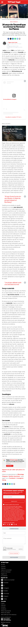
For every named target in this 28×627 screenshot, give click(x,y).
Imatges (4, 127)
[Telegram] (16, 524)
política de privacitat (14, 504)
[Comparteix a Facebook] (8, 39)
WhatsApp (21, 474)
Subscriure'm (14, 501)
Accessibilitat (4, 576)
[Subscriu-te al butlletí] (4, 524)
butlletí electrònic (14, 476)
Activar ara (9, 465)
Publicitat (3, 568)
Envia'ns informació (5, 572)
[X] (8, 524)
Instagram (20, 478)
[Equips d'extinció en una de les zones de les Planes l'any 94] (14, 133)
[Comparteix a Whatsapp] (15, 39)
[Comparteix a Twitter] (10, 39)
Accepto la (11, 504)
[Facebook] (6, 524)
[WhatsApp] (14, 524)
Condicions (3, 609)
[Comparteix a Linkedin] (13, 39)
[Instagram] (9, 524)
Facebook (12, 478)
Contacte (3, 566)
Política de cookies (5, 612)
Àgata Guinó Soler (12, 42)
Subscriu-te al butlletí (6, 570)
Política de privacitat (6, 611)
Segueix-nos (4, 574)
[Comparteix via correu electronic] (19, 39)
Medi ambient (14, 22)
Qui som (3, 564)
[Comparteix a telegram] (17, 39)
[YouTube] (12, 524)
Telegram (5, 476)
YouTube (6, 591)
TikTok (4, 480)
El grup (2, 603)
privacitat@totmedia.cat (9, 519)
